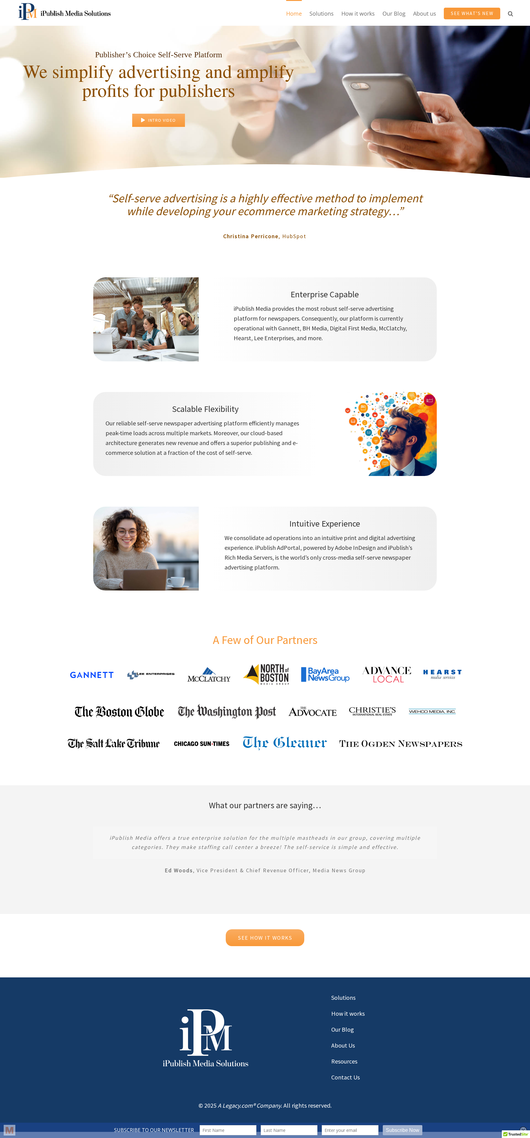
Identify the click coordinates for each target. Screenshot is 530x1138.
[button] (510, 13)
